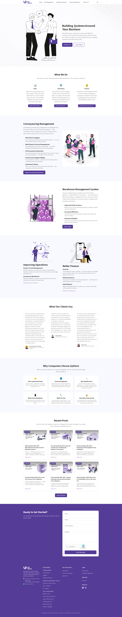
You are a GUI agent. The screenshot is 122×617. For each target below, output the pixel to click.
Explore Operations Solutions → (31, 282)
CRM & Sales (65, 570)
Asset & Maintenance (75, 2)
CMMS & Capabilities (47, 606)
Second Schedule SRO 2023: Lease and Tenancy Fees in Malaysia (35, 478)
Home (40, 2)
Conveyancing (46, 572)
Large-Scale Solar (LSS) (48, 599)
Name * (66, 513)
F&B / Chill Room (47, 585)
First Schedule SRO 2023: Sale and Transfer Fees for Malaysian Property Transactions (60, 447)
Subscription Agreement (87, 573)
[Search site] (97, 2)
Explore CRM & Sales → (35, 105)
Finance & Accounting (67, 573)
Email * (66, 519)
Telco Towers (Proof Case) (49, 596)
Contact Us (86, 2)
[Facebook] (85, 588)
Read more (28, 457)
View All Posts (61, 495)
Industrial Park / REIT (47, 601)
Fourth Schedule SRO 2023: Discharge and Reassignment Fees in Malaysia (86, 447)
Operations (64, 576)
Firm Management (48, 2)
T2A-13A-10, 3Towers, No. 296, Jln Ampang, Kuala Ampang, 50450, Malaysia (32, 580)
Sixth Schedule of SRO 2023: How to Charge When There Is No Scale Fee (86, 479)
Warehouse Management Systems (51, 581)
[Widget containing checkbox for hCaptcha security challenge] (75, 546)
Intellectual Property (47, 577)
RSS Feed (84, 580)
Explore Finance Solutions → (70, 290)
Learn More (79, 45)
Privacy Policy (85, 570)
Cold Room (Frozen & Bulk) (49, 583)
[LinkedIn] (83, 588)
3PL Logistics (46, 588)
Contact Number (69, 525)
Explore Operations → (61, 105)
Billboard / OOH (46, 593)
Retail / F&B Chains (47, 604)
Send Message (80, 552)
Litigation (45, 575)
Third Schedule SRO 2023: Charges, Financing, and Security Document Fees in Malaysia (61, 479)
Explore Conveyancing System (34, 172)
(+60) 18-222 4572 (29, 584)
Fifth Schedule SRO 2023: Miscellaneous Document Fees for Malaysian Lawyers (34, 447)
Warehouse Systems (61, 2)
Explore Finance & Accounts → (86, 105)
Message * (67, 532)
